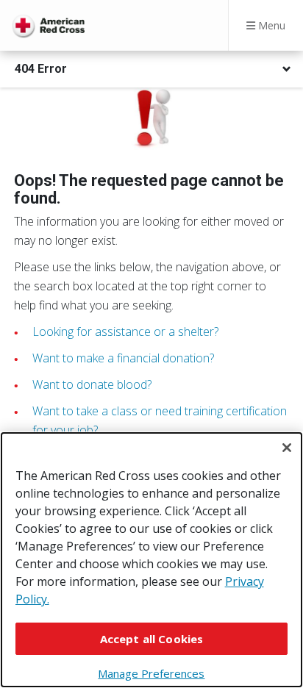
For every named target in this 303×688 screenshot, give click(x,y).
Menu (270, 25)
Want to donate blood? (92, 384)
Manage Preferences (151, 673)
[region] (151, 559)
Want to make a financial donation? (123, 358)
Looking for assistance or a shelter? (125, 331)
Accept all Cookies (152, 638)
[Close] (287, 447)
